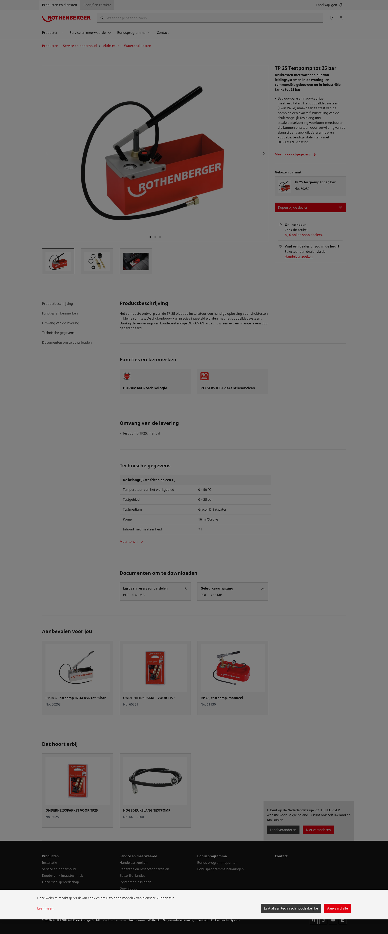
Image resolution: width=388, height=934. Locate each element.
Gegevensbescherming (178, 920)
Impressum (137, 920)
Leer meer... (46, 908)
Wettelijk (154, 920)
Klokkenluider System (225, 920)
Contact (202, 920)
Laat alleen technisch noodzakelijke (291, 908)
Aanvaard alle (337, 908)
